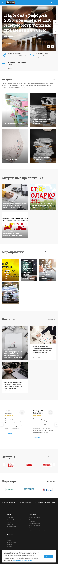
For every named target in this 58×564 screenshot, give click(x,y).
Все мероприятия (50, 252)
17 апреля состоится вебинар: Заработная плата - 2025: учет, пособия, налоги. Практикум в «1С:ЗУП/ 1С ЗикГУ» (46, 269)
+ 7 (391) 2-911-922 (9, 502)
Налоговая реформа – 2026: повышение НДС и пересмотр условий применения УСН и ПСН (14, 355)
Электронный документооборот (15, 519)
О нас (8, 538)
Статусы (9, 540)
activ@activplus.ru (26, 502)
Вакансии (9, 546)
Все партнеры (51, 481)
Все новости (51, 319)
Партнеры (9, 544)
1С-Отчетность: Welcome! (14, 123)
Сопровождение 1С (11, 526)
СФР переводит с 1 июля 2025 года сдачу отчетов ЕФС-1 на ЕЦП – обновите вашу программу (13, 385)
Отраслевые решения (34, 523)
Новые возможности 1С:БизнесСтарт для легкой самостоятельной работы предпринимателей (42, 350)
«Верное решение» (11, 159)
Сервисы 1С (10, 524)
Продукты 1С (32, 514)
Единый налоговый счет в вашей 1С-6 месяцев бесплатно (43, 121)
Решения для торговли (34, 525)
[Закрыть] (53, 551)
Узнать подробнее (10, 38)
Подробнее (9, 433)
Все (54, 79)
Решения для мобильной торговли (37, 530)
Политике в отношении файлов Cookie (22, 560)
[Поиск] (55, 2)
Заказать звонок (8, 504)
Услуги (9, 514)
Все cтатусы (51, 457)
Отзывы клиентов (11, 542)
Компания (10, 535)
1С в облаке (10, 517)
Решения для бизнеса (34, 517)
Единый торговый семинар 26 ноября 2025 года (8, 274)
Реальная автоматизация (35, 528)
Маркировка (10, 522)
